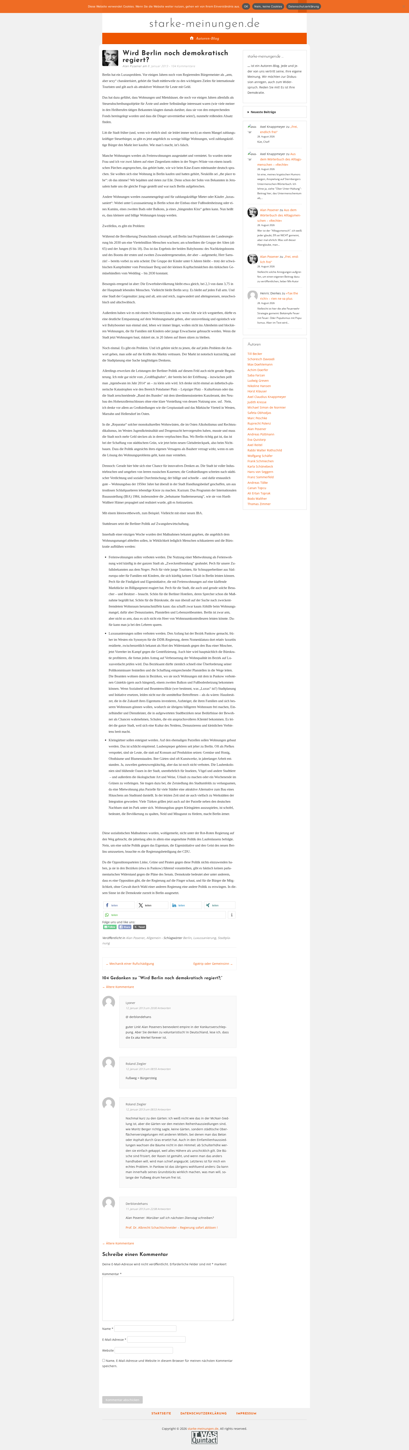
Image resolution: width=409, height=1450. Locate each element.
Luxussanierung (204, 938)
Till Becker (255, 354)
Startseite (161, 1413)
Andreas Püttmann (261, 434)
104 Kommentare (183, 66)
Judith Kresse (257, 402)
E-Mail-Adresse (114, 1339)
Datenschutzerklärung (203, 1413)
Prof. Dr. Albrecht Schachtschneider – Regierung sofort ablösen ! (172, 1227)
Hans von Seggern (260, 472)
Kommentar (112, 1274)
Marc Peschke (257, 418)
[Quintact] (204, 1437)
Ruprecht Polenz (259, 423)
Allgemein (153, 938)
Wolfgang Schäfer (260, 456)
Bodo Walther (257, 499)
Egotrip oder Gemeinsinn (213, 964)
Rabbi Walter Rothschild (265, 450)
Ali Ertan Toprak (259, 493)
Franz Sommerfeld (261, 477)
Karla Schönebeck (260, 466)
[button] (119, 905)
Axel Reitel (255, 445)
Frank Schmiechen (261, 461)
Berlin (187, 938)
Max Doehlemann (260, 364)
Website (108, 1350)
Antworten (164, 1008)
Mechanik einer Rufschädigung (130, 964)
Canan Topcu (257, 488)
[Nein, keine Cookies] (404, 6)
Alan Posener (135, 938)
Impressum (246, 1413)
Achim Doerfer (258, 370)
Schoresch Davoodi (261, 359)
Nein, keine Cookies (268, 6)
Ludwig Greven (258, 381)
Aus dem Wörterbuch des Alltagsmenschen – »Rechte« (279, 159)
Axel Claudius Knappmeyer (267, 397)
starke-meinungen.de (204, 24)
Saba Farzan (256, 375)
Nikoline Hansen (259, 386)
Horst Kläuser (257, 391)
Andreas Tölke (258, 483)
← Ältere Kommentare (118, 987)
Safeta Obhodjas (259, 413)
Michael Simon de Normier (267, 407)
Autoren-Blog (207, 38)
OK (246, 6)
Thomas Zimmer (259, 504)
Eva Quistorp (257, 440)
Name (107, 1328)
